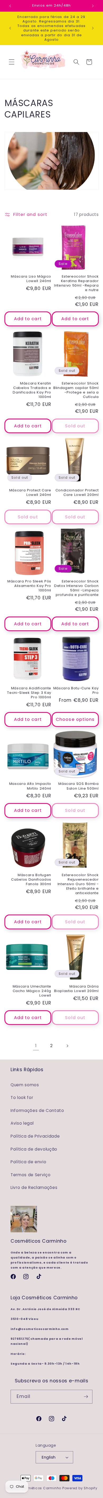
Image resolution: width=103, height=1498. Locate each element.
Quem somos (25, 1085)
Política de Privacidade (35, 1136)
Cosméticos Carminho (40, 1488)
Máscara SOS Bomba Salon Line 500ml (78, 785)
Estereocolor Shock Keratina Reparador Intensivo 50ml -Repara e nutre (76, 283)
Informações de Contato (37, 1110)
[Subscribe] (85, 1397)
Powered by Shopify (79, 1488)
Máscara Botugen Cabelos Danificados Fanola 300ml (31, 879)
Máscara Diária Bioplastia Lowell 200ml (76, 988)
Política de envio (28, 1162)
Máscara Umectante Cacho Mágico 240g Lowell (32, 991)
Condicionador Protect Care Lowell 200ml (77, 492)
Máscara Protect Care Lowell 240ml (30, 492)
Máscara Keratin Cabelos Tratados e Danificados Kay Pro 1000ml (32, 390)
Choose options (75, 719)
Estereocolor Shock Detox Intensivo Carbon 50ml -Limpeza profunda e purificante (76, 588)
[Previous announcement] (10, 6)
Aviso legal (22, 1123)
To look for (22, 1097)
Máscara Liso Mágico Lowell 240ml (31, 278)
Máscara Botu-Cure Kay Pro (76, 690)
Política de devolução (34, 1149)
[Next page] (67, 1045)
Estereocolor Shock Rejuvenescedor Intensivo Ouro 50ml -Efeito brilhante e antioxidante (78, 884)
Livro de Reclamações (34, 1187)
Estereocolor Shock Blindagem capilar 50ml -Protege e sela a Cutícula (76, 390)
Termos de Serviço (30, 1175)
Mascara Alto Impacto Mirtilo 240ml (30, 785)
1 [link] (36, 1046)
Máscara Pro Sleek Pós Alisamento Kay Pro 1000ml (29, 585)
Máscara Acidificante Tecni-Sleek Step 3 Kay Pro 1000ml (29, 692)
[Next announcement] (93, 6)
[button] (11, 62)
